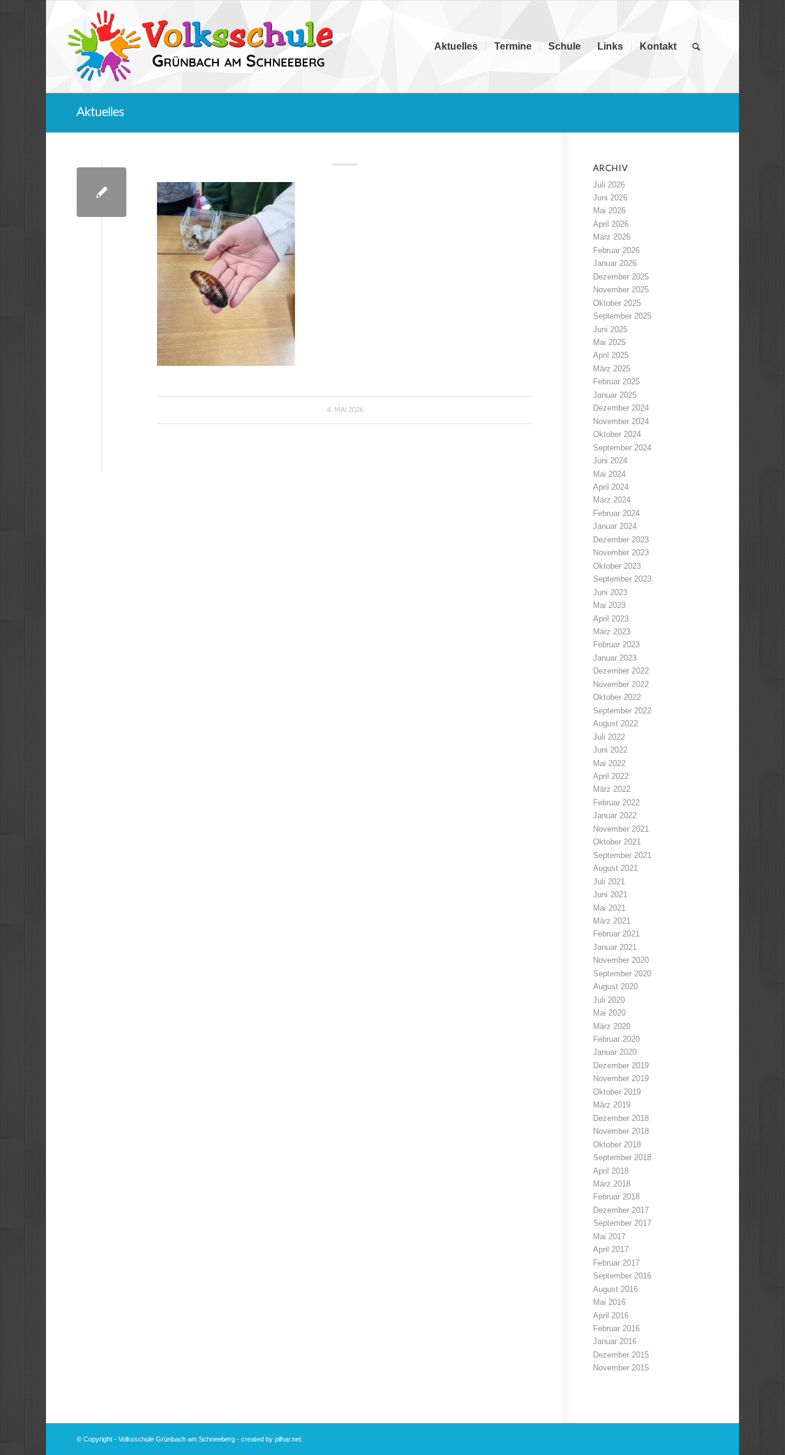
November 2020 (621, 960)
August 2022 (615, 723)
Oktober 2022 (617, 697)
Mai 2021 (609, 908)
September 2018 (622, 1157)
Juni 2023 (610, 592)
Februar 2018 (616, 1196)
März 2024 (611, 499)
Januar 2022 (615, 815)
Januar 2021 (615, 947)
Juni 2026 (610, 197)
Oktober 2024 (617, 434)
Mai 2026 (609, 210)
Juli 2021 (609, 881)
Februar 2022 (616, 802)
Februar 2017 (616, 1262)
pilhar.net (288, 1439)
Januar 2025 (615, 395)
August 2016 (615, 1289)
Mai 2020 (609, 1012)
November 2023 (621, 552)
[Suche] (696, 47)
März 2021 (611, 920)
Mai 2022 (609, 763)
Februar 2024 (616, 513)
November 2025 (621, 289)
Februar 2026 (616, 250)
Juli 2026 (609, 184)
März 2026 (611, 236)
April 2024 (611, 487)
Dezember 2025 (621, 276)
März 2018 (611, 1183)
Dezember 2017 (621, 1210)
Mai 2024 (609, 474)
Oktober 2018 (617, 1144)
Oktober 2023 (617, 566)
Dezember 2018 (621, 1118)
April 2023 (611, 618)
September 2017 (622, 1223)
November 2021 (621, 829)
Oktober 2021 (617, 841)
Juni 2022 (610, 749)
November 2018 (621, 1131)
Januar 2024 (615, 526)
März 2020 (611, 1026)
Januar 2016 (615, 1341)
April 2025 (611, 355)
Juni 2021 (610, 894)
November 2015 (621, 1367)
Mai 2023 (609, 605)
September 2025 (622, 316)
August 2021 (615, 868)
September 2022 (622, 710)
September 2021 (622, 855)
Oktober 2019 (617, 1091)
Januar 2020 (615, 1052)
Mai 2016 (609, 1302)
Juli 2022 (609, 737)
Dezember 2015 (621, 1354)
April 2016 (611, 1315)
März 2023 (611, 631)
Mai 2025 (609, 342)
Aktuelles (100, 112)
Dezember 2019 (621, 1065)
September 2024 (622, 447)
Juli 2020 (609, 1000)
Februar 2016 (616, 1328)
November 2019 (621, 1078)
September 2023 (622, 578)
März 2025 (611, 368)
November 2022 (621, 684)
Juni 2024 (610, 460)
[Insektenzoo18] (101, 192)
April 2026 (611, 224)
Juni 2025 (610, 329)
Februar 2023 (616, 644)
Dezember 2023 (621, 539)
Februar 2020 (616, 1039)
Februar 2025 (616, 381)
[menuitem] (456, 47)
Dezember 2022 (621, 670)
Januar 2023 (615, 658)
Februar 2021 (616, 933)
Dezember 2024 (621, 407)
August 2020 (615, 986)
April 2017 (611, 1249)
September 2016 (622, 1275)
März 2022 (611, 789)
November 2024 (621, 421)
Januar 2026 (615, 263)
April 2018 (611, 1171)
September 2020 (622, 973)
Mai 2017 (609, 1236)
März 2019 (611, 1104)
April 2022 (611, 776)
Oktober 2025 (617, 303)
